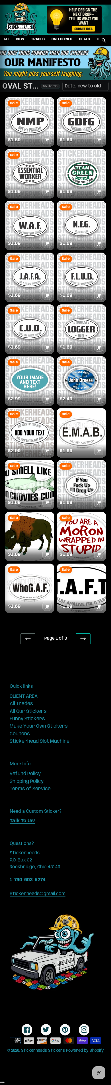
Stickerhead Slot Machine (39, 741)
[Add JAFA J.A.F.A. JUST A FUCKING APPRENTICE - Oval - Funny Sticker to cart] (47, 295)
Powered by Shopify (85, 1051)
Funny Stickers (27, 718)
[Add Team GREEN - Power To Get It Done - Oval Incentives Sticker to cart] (98, 191)
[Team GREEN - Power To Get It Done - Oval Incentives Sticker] (81, 173)
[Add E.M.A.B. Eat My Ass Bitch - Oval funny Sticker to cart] (98, 450)
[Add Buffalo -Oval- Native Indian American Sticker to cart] (47, 554)
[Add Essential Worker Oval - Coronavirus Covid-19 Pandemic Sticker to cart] (47, 191)
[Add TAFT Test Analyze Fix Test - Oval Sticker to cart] (98, 606)
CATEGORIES (62, 39)
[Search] (103, 40)
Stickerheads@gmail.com (37, 893)
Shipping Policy (27, 781)
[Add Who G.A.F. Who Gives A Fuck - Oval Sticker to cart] (47, 606)
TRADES (38, 39)
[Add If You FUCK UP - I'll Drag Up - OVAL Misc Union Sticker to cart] (98, 502)
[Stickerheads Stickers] (21, 20)
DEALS (84, 39)
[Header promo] (74, 19)
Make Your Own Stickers (39, 726)
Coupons (20, 733)
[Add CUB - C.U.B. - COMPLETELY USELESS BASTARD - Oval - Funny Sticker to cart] (47, 347)
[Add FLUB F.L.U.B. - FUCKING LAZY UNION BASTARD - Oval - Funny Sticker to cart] (98, 295)
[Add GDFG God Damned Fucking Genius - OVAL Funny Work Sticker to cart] (98, 139)
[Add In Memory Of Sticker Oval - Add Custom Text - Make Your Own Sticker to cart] (98, 399)
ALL (6, 39)
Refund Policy (25, 773)
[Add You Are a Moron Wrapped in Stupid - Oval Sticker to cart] (98, 554)
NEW (20, 39)
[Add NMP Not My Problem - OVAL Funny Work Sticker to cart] (47, 139)
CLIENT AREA (24, 696)
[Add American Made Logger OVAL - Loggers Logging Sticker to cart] (98, 347)
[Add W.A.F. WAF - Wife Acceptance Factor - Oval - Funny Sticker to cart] (47, 243)
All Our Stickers (28, 711)
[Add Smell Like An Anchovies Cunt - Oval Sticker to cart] (47, 502)
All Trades (21, 703)
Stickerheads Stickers (43, 1051)
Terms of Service (30, 788)
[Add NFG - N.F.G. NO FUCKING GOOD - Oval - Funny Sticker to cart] (98, 243)
